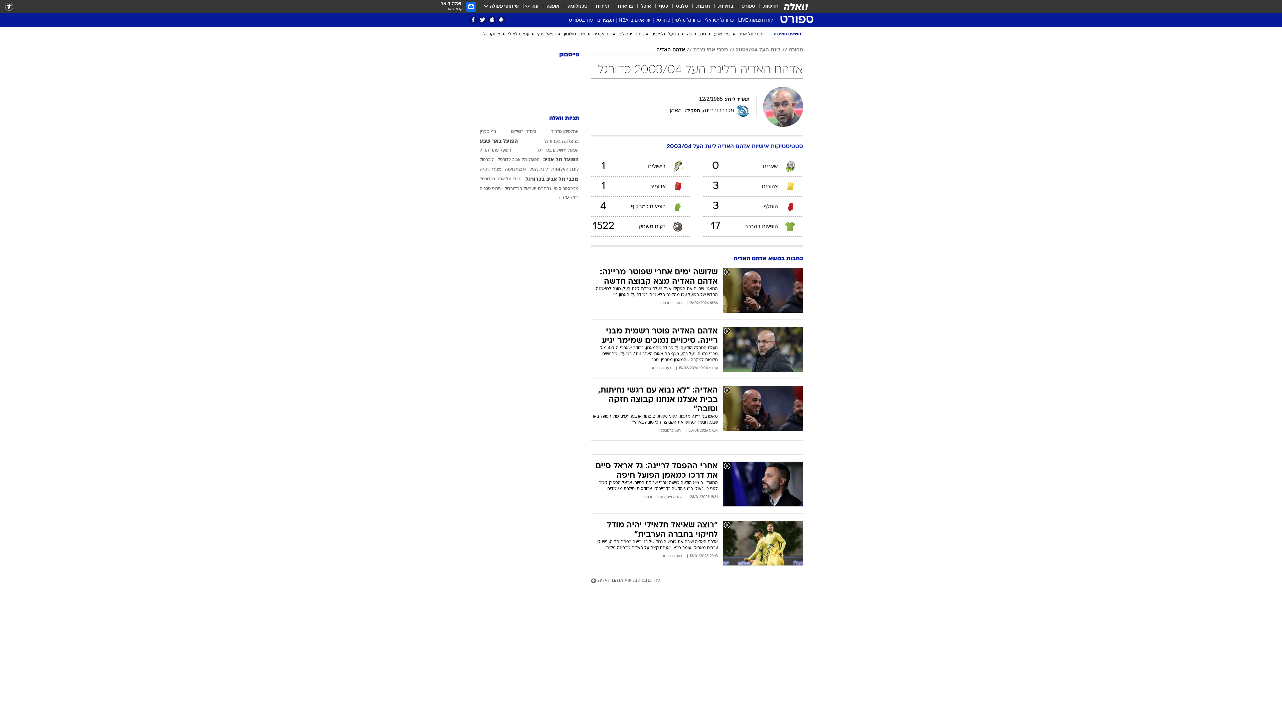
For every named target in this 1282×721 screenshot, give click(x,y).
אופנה (553, 6)
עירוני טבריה (490, 260)
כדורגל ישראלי (719, 20)
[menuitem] (767, 6)
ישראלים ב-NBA (635, 20)
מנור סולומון (574, 106)
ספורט (748, 6)
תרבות (703, 6)
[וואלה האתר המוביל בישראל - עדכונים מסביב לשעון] (796, 6)
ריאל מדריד (568, 269)
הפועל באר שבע (499, 213)
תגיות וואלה (564, 190)
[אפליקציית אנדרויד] (501, 20)
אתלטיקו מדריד (565, 203)
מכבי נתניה (490, 241)
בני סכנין (488, 203)
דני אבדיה (602, 106)
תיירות (603, 6)
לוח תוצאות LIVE (755, 20)
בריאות (625, 6)
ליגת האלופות (565, 241)
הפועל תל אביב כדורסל (519, 231)
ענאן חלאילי (518, 106)
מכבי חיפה (696, 106)
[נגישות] (9, 7)
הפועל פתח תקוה (495, 222)
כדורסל (663, 20)
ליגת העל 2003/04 (758, 121)
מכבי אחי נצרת (710, 121)
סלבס (682, 6)
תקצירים (605, 20)
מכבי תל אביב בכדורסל (500, 251)
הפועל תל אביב (665, 106)
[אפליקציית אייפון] (492, 20)
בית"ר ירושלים (631, 106)
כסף (663, 6)
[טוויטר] (482, 20)
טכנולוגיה (578, 6)
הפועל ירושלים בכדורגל (558, 222)
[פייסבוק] (473, 20)
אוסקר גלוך (490, 106)
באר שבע (722, 106)
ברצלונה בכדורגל (561, 213)
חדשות (771, 6)
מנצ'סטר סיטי (566, 260)
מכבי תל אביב (751, 106)
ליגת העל (538, 241)
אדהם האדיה (670, 121)
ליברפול (487, 231)
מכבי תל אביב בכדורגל (552, 251)
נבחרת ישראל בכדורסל (528, 260)
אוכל (646, 6)
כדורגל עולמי (688, 20)
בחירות (725, 6)
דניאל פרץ (546, 106)
